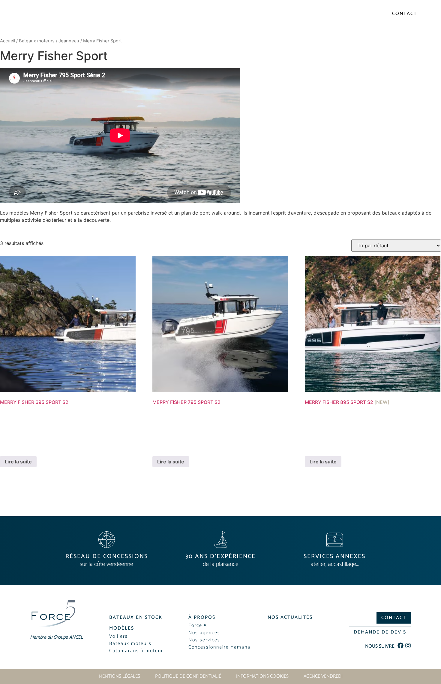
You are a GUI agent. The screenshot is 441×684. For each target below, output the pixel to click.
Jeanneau (68, 41)
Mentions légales (119, 676)
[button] (121, 627)
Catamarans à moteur (285, 28)
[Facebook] (401, 646)
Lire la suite (18, 462)
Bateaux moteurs (37, 41)
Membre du (283, 14)
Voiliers (161, 28)
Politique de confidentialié (188, 676)
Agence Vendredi (323, 676)
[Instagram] (408, 646)
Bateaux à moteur (212, 28)
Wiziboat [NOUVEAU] (353, 28)
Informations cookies (262, 676)
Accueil (7, 41)
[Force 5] (44, 24)
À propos (402, 28)
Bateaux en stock (116, 28)
